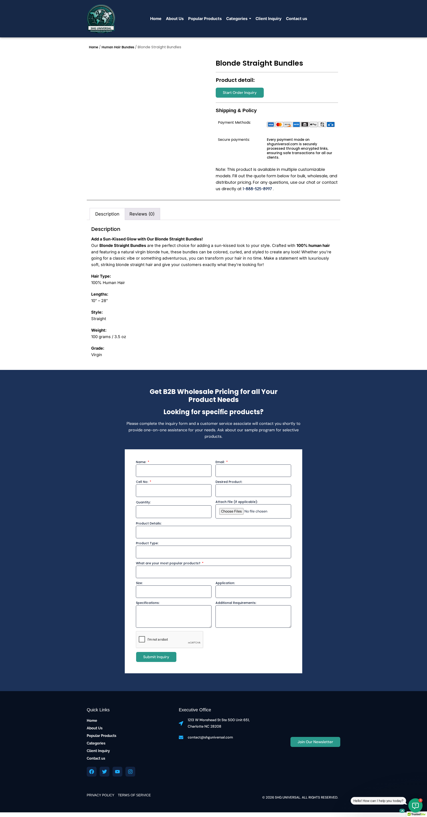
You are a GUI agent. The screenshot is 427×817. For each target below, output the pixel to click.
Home (93, 47)
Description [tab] (107, 214)
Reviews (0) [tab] (142, 214)
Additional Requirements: (236, 603)
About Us (95, 728)
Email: (221, 462)
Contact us (96, 758)
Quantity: (143, 502)
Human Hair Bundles (118, 47)
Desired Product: (229, 482)
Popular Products (101, 736)
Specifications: (147, 603)
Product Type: (147, 543)
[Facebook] (92, 772)
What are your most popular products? (168, 563)
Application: (225, 583)
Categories (96, 743)
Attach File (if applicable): (237, 502)
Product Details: (148, 524)
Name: (141, 462)
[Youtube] (117, 772)
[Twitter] (104, 772)
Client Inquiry (98, 751)
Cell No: (142, 482)
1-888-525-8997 (258, 189)
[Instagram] (130, 772)
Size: (139, 583)
